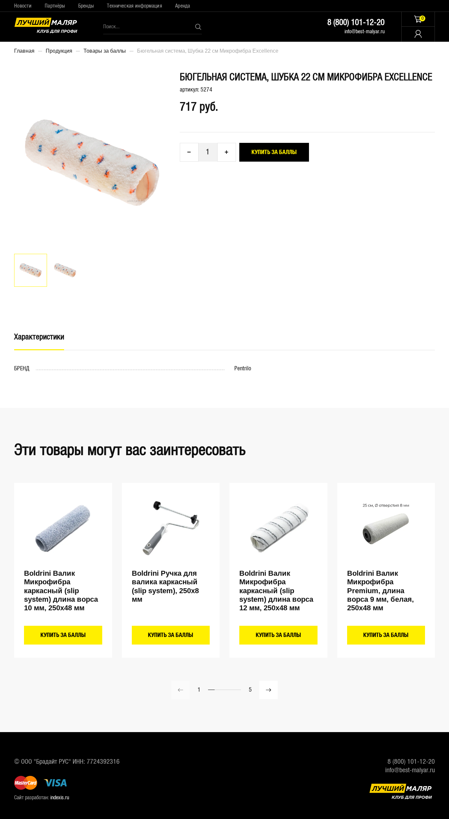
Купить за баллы (274, 152)
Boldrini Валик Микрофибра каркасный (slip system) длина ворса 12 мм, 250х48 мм (276, 590)
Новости (23, 6)
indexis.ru (59, 797)
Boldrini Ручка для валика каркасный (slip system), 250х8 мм (165, 586)
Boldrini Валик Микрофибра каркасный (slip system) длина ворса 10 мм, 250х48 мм (61, 590)
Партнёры (55, 6)
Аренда (182, 6)
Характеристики (39, 337)
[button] (268, 690)
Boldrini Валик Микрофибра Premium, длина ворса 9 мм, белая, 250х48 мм (380, 590)
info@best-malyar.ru (364, 31)
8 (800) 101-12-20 (356, 22)
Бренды (86, 6)
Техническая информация (134, 6)
